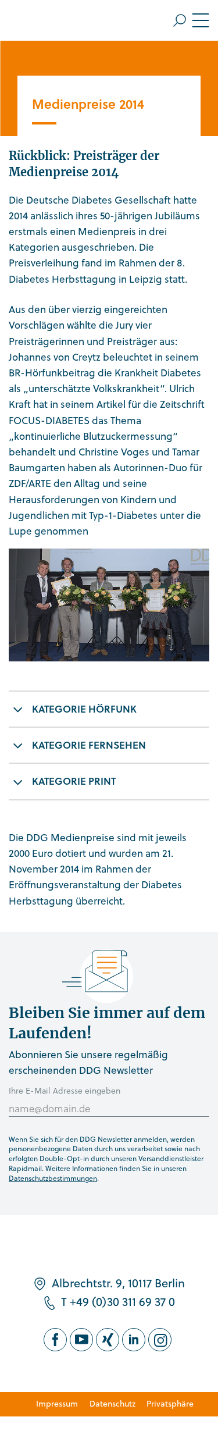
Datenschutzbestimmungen (53, 1178)
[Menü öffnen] (191, 20)
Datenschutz (112, 1403)
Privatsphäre (170, 1403)
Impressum (57, 1403)
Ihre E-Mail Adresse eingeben (64, 1090)
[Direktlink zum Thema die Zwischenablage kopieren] (197, 703)
